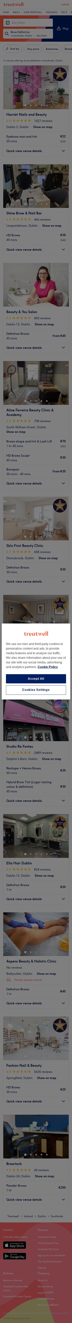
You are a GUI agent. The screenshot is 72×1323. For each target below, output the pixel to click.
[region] (36, 661)
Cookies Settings (36, 690)
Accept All (36, 678)
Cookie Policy (48, 667)
